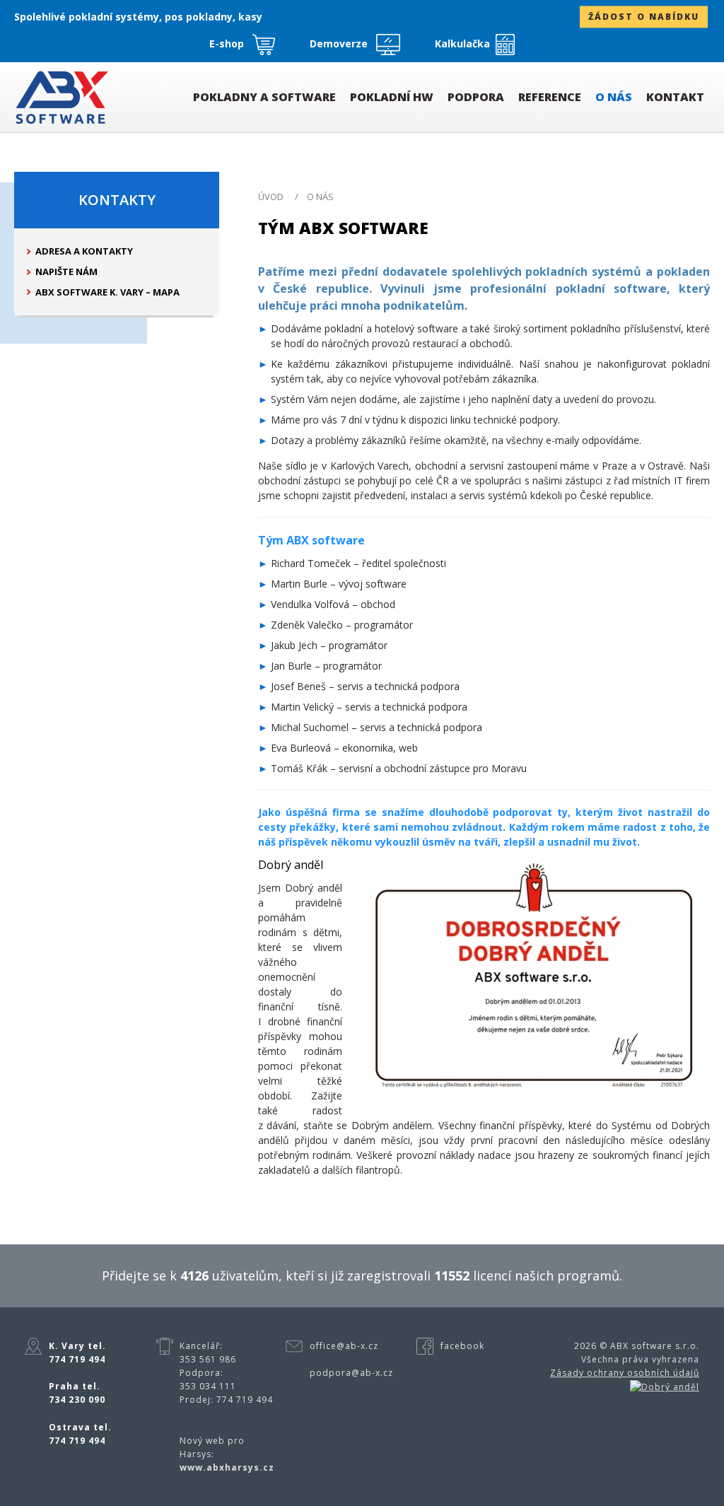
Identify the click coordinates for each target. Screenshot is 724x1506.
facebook (462, 1346)
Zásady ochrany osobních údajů (624, 1373)
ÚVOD (271, 196)
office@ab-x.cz (344, 1346)
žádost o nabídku (643, 17)
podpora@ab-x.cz (351, 1373)
